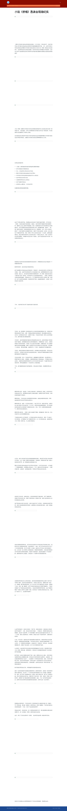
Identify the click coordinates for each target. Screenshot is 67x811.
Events (13, 5)
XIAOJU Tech (25, 808)
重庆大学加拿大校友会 (10, 808)
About (58, 5)
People (16, 5)
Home (9, 5)
